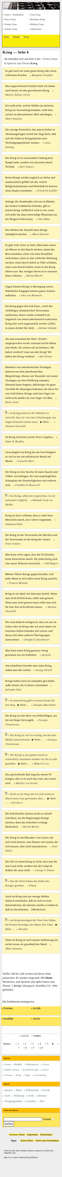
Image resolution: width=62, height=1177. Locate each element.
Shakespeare (32, 1064)
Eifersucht (32, 1090)
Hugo (27, 1075)
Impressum (32, 1134)
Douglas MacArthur (44, 704)
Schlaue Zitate (10, 29)
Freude (46, 1090)
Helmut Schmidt (48, 328)
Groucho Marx (26, 461)
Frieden (8, 1008)
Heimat (42, 1095)
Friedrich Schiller (47, 190)
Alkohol (8, 1090)
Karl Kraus (45, 356)
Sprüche (46, 654)
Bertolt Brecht (34, 275)
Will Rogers (51, 563)
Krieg (17, 985)
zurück (25, 1035)
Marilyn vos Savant (27, 783)
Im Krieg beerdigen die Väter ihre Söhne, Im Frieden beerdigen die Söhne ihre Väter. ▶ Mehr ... (31, 925)
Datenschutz (46, 1134)
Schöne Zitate (10, 25)
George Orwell (43, 670)
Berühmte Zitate (38, 20)
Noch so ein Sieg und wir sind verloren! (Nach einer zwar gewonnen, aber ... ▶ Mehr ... (30, 798)
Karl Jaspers (27, 166)
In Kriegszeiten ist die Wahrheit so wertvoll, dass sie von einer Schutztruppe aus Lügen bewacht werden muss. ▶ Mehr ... (30, 417)
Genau (47, 1119)
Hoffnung (19, 1095)
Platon (33, 885)
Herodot (23, 929)
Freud (7, 1064)
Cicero (45, 1064)
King (18, 1075)
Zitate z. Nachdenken (14, 15)
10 (41, 1047)
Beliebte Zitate (37, 25)
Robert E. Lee (41, 763)
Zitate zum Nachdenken (47, 1140)
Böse (19, 1090)
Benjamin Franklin (42, 75)
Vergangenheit (13, 1101)
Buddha (18, 1064)
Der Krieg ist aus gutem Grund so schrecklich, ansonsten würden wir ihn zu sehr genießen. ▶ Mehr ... (31, 759)
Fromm (8, 1075)
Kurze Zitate (10, 20)
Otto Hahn (44, 219)
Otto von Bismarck (31, 295)
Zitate (22, 1134)
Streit (36, 1018)
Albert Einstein (40, 234)
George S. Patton (44, 870)
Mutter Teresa (11, 1069)
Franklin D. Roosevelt (27, 485)
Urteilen (31, 1101)
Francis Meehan (18, 582)
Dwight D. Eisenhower (36, 639)
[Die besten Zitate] (31, 9)
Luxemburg (40, 1075)
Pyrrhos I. (17, 802)
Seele (31, 1095)
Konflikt (8, 1018)
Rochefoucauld (30, 1069)
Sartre (45, 1069)
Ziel (42, 1101)
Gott (7, 1095)
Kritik (37, 1008)
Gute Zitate (36, 15)
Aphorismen (35, 29)
